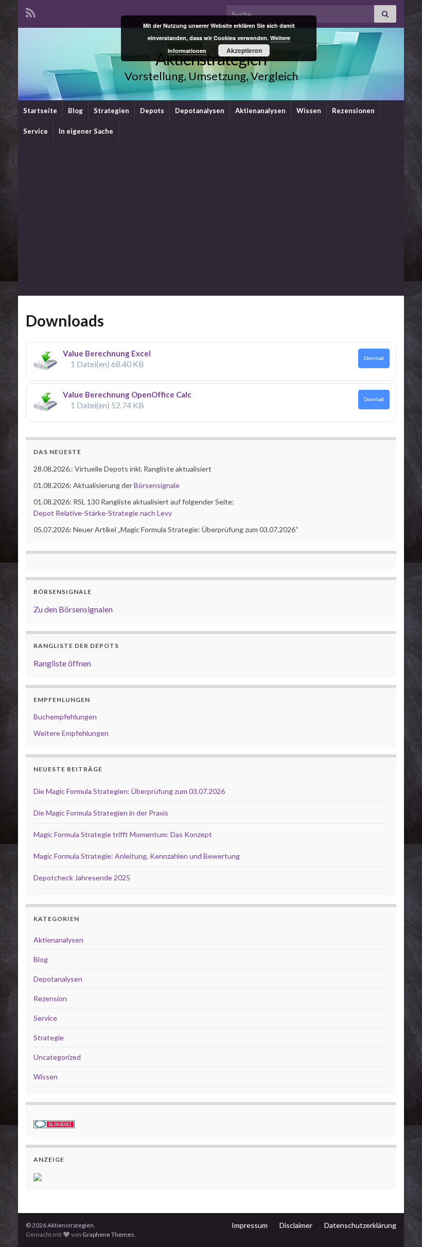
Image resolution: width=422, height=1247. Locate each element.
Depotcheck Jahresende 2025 (81, 877)
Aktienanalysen (260, 110)
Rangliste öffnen (62, 663)
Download (374, 358)
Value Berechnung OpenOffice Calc (127, 394)
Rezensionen (353, 110)
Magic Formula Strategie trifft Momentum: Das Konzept (122, 834)
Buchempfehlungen (65, 716)
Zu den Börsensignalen (73, 609)
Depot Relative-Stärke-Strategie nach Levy (102, 513)
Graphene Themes (108, 1234)
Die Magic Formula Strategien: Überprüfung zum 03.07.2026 (129, 791)
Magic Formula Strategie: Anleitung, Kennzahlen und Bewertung (136, 856)
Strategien (111, 110)
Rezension (50, 998)
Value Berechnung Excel (107, 353)
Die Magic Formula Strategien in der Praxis (100, 812)
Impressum (250, 1225)
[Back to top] (399, 1224)
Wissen (308, 110)
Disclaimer (295, 1225)
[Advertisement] (211, 219)
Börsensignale (157, 485)
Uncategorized (57, 1057)
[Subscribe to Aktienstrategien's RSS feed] (31, 11)
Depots (152, 110)
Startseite (40, 110)
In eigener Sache (86, 131)
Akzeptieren (244, 50)
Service (35, 131)
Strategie (48, 1037)
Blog (75, 110)
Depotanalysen (199, 110)
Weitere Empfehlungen (71, 733)
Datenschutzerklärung (360, 1225)
